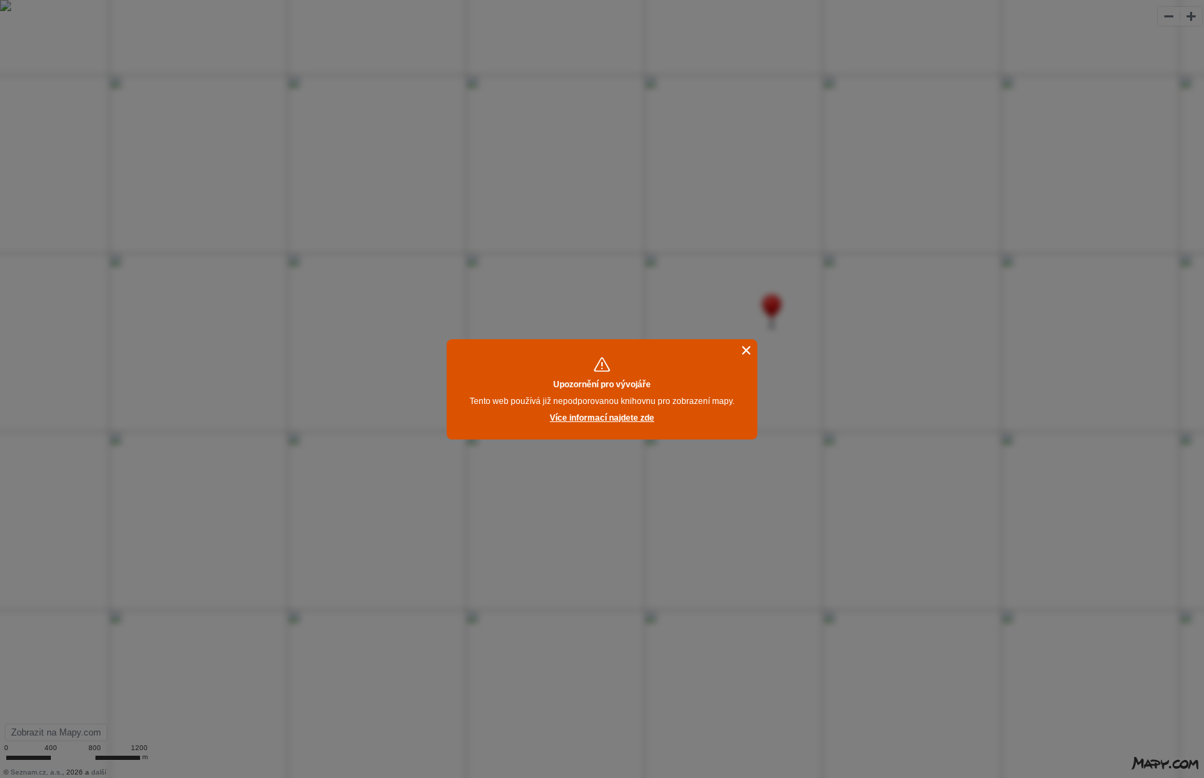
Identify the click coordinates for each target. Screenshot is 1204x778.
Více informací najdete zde (602, 418)
